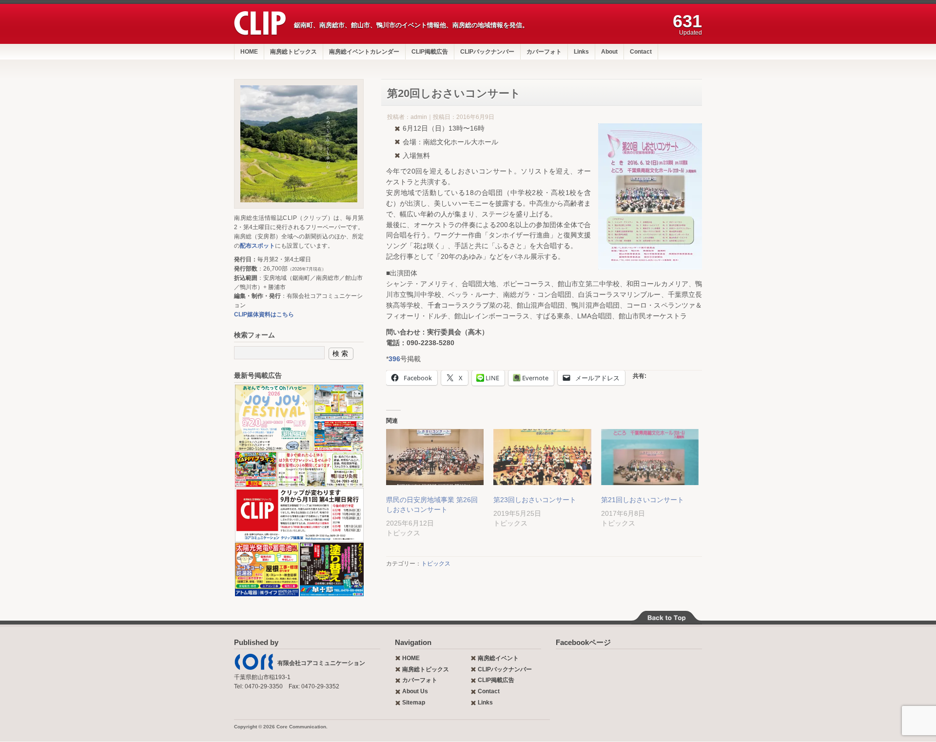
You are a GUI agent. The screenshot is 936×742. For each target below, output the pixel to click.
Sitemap (413, 702)
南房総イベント (498, 658)
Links (581, 51)
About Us (415, 691)
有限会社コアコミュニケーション (321, 663)
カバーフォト (544, 51)
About (609, 51)
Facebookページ (583, 642)
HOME (249, 51)
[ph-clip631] (299, 144)
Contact (641, 51)
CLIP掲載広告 (429, 51)
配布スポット (257, 245)
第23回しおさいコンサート (534, 500)
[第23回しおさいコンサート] (542, 457)
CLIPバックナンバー (487, 51)
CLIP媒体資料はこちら (264, 314)
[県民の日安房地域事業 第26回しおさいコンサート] (435, 457)
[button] (273, 418)
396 (394, 359)
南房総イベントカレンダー (364, 51)
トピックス (435, 563)
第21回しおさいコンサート (642, 500)
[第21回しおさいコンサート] (650, 457)
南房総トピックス (293, 51)
